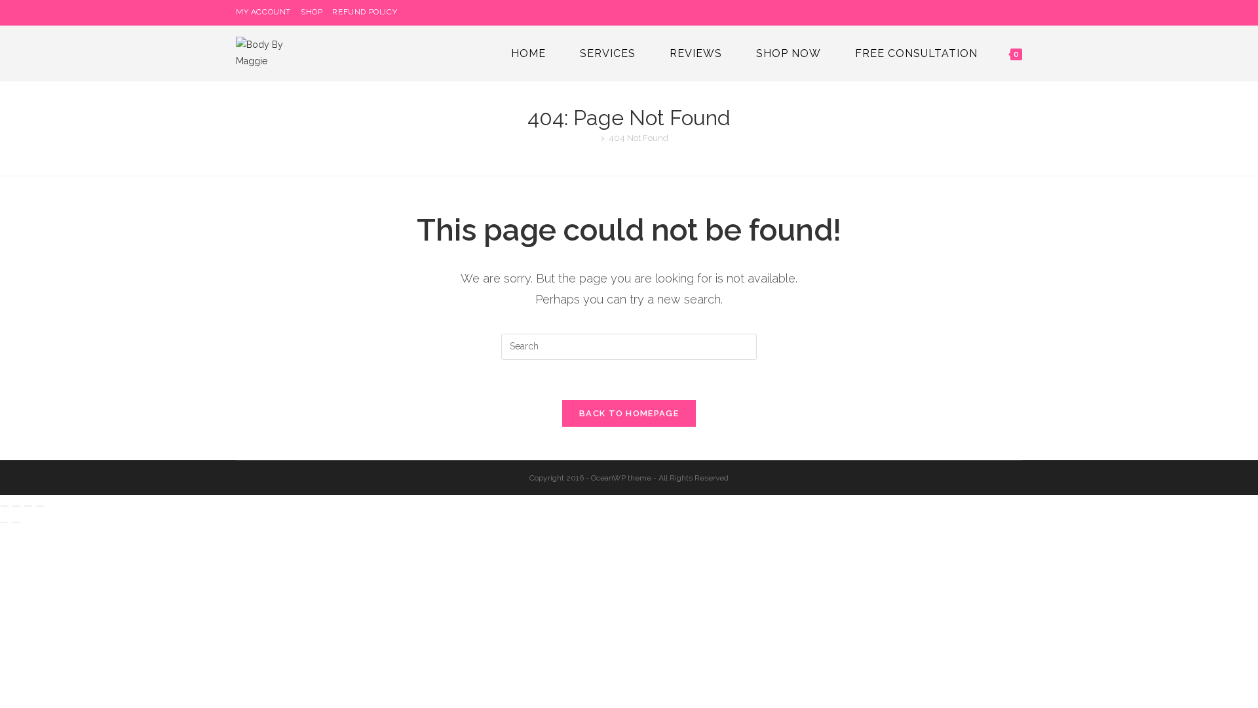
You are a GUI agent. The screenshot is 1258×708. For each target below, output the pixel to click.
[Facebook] (988, 12)
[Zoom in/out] (4, 506)
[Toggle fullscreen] (16, 506)
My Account (263, 11)
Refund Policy (364, 11)
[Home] (593, 138)
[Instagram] (1003, 12)
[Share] (28, 506)
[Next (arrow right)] (16, 522)
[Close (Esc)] (40, 506)
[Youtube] (1016, 12)
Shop (311, 11)
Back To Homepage (629, 413)
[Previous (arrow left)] (4, 522)
